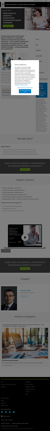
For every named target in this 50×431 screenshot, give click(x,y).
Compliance (28, 391)
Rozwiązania (28, 382)
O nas (2, 382)
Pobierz (8, 26)
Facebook (2, 412)
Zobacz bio (24, 296)
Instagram (6, 412)
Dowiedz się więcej (8, 365)
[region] (25, 77)
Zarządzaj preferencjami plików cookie (25, 87)
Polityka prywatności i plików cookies (20, 423)
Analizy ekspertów (5, 398)
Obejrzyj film (6, 250)
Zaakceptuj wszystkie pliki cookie (25, 91)
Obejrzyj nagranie (6, 95)
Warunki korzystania (5, 423)
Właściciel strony (4, 405)
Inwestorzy (3, 403)
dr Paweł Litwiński (25, 290)
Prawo (26, 394)
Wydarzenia (3, 386)
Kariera (2, 400)
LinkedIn (10, 412)
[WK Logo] (5, 416)
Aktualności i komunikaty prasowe (8, 384)
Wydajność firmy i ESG (30, 389)
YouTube (14, 412)
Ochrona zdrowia (29, 384)
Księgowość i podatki (29, 386)
